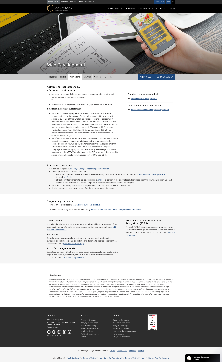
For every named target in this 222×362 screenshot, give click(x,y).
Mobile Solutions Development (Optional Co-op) (84, 358)
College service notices (121, 337)
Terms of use (122, 351)
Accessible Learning (88, 325)
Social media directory (55, 335)
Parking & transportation (90, 334)
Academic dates (87, 331)
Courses (87, 77)
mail (100, 180)
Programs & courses (114, 8)
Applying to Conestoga (89, 323)
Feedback (132, 351)
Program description (57, 77)
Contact (141, 351)
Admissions (131, 8)
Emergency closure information (124, 331)
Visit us (83, 337)
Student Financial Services (90, 328)
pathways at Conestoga (73, 243)
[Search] (173, 2)
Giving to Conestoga (120, 325)
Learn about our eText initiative (86, 205)
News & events (118, 334)
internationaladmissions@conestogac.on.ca (150, 109)
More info (109, 77)
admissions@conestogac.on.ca (144, 98)
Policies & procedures (121, 328)
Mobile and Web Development (157, 358)
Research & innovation (121, 323)
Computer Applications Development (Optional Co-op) (124, 358)
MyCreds (67, 177)
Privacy (112, 351)
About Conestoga (167, 8)
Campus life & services (148, 8)
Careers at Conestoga (121, 320)
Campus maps (52, 327)
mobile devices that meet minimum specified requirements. (116, 209)
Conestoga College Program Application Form (89, 168)
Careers (97, 77)
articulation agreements (73, 257)
